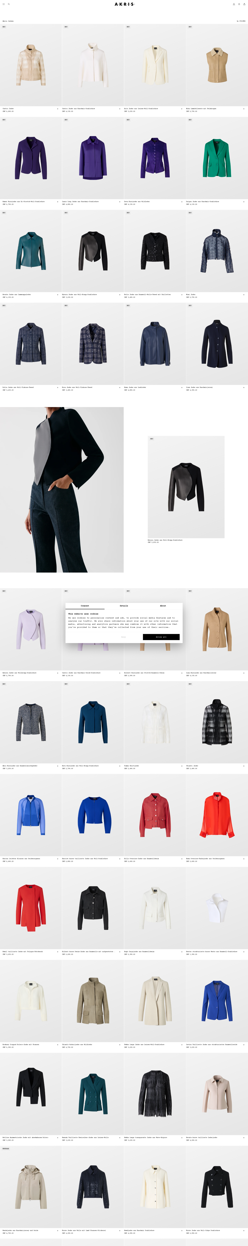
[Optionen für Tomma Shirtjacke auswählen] (181, 766)
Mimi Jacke (190, 295)
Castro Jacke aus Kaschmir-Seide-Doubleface (81, 673)
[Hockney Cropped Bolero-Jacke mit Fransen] (31, 1001)
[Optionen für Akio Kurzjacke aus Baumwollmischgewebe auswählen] (57, 766)
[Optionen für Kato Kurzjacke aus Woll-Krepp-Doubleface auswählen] (119, 766)
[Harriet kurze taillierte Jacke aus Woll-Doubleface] (93, 815)
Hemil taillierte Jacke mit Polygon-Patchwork (23, 952)
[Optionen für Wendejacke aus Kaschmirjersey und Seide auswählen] (57, 1230)
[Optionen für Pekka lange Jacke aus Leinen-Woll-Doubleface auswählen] (181, 1044)
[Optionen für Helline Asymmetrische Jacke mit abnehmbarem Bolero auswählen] (57, 1137)
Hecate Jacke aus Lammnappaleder (17, 295)
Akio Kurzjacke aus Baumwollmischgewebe (20, 766)
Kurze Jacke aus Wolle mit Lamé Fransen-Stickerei (84, 1230)
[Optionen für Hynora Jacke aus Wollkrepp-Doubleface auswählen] (57, 673)
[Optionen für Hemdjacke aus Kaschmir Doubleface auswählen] (181, 1230)
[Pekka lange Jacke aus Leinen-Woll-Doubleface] (155, 1001)
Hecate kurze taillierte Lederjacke (201, 1137)
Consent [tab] (85, 606)
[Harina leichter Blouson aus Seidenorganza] (31, 815)
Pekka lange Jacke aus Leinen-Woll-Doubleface (144, 1045)
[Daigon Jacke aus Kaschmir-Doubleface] (217, 158)
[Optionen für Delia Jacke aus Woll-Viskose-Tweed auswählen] (57, 387)
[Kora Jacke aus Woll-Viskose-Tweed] (93, 344)
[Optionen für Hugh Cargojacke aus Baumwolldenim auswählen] (181, 951)
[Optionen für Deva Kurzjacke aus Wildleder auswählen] (181, 201)
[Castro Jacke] (31, 65)
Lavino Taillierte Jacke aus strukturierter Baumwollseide (211, 1045)
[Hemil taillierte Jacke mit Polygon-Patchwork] (31, 908)
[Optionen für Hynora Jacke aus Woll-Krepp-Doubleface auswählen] (119, 294)
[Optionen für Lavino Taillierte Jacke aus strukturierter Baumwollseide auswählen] (243, 1044)
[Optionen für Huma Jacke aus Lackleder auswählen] (181, 387)
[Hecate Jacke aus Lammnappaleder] (31, 251)
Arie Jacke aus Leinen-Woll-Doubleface (141, 109)
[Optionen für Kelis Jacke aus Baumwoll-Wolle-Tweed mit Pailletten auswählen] (181, 294)
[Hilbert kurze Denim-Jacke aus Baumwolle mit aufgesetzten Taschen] (93, 908)
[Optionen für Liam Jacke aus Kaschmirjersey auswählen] (243, 387)
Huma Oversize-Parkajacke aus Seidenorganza (205, 859)
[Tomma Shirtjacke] (155, 722)
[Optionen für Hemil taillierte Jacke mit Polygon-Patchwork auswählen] (57, 951)
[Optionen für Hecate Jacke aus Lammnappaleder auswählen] (57, 294)
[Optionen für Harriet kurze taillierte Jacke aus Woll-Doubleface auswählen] (119, 858)
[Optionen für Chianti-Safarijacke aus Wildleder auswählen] (119, 1044)
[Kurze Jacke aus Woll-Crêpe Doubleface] (217, 1187)
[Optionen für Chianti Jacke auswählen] (243, 766)
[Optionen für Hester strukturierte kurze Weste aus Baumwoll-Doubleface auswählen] (243, 951)
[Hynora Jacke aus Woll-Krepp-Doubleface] (93, 251)
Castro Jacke (8, 109)
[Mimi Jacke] (217, 251)
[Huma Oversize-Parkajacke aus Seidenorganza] (217, 815)
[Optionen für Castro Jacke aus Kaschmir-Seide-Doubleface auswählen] (119, 673)
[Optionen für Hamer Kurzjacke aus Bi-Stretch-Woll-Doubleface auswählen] (57, 201)
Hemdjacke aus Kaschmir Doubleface (139, 1230)
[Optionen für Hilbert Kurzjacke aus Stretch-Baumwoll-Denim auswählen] (181, 673)
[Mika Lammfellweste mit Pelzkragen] (217, 65)
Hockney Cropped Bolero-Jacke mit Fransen (21, 1045)
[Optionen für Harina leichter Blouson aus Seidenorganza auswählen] (57, 858)
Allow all (161, 637)
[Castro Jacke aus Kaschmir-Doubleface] (93, 65)
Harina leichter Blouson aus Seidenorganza (21, 859)
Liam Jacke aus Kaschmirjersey (199, 387)
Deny (123, 637)
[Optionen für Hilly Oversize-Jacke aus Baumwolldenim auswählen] (181, 858)
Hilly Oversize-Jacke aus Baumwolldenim (141, 859)
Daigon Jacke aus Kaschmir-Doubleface (202, 202)
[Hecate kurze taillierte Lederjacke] (217, 1094)
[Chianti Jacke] (217, 722)
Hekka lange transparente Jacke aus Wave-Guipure (145, 1137)
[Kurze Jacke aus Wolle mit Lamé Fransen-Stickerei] (93, 1187)
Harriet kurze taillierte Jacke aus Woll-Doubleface (85, 859)
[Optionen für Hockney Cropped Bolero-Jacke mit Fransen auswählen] (57, 1044)
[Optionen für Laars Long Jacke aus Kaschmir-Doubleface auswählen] (119, 201)
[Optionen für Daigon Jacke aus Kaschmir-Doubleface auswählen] (243, 201)
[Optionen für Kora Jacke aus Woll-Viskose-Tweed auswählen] (119, 387)
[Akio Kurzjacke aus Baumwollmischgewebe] (31, 722)
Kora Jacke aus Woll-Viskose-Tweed (77, 387)
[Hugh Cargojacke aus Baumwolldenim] (155, 908)
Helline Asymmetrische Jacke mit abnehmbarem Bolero (25, 1137)
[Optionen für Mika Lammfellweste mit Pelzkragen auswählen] (243, 108)
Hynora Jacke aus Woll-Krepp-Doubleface (79, 295)
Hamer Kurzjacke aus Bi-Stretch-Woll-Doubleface (24, 202)
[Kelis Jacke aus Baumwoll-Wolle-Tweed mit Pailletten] (155, 251)
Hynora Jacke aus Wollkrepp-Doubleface (19, 673)
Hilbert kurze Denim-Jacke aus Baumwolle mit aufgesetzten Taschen (89, 952)
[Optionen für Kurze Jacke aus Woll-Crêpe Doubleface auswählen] (243, 1230)
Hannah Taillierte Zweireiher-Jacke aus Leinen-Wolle (85, 1137)
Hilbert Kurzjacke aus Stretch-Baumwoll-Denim (144, 673)
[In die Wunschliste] (56, 29)
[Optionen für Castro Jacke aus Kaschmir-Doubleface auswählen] (119, 108)
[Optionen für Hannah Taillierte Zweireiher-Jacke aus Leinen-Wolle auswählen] (119, 1137)
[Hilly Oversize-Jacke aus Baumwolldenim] (155, 815)
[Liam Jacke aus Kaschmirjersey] (217, 344)
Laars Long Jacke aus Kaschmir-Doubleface (80, 202)
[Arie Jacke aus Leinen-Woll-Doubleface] (155, 65)
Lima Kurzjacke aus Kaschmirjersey (201, 673)
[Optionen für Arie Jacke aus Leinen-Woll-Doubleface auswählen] (181, 108)
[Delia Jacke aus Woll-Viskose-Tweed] (31, 344)
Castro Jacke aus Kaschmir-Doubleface (78, 109)
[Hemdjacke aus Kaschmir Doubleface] (155, 1187)
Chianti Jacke (192, 766)
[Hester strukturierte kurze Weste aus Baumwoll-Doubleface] (217, 908)
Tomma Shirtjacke (131, 766)
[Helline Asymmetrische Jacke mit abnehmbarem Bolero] (31, 1094)
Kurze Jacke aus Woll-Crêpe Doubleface (203, 1230)
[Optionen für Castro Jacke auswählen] (57, 108)
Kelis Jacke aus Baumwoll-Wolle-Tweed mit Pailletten (147, 295)
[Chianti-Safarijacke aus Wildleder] (93, 1001)
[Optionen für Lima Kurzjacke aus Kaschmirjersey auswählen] (243, 673)
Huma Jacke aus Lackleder (135, 387)
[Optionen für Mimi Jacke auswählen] (243, 294)
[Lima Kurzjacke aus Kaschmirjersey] (217, 629)
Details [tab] (124, 606)
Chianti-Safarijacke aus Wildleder (77, 1045)
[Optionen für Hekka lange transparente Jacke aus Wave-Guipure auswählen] (181, 1137)
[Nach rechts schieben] (55, 65)
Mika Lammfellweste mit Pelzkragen (201, 109)
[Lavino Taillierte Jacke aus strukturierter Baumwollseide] (217, 1001)
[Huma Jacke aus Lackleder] (155, 344)
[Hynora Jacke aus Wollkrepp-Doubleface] (31, 629)
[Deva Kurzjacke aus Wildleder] (155, 158)
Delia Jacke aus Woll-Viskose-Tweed (18, 387)
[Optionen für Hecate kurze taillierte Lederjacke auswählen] (243, 1137)
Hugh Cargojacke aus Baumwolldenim (139, 952)
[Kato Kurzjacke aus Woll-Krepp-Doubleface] (93, 722)
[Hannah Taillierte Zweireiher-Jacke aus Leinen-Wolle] (93, 1094)
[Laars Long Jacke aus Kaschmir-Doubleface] (93, 158)
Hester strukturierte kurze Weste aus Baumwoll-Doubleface (211, 952)
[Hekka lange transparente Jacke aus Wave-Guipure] (155, 1094)
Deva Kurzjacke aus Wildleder (137, 202)
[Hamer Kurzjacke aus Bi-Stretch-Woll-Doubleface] (31, 158)
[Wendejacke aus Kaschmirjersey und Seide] (31, 1187)
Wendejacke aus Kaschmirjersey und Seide (20, 1230)
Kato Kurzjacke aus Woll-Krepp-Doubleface (80, 766)
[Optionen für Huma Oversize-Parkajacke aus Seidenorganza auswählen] (243, 858)
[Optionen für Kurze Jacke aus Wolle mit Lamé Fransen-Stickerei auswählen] (119, 1230)
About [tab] (163, 606)
